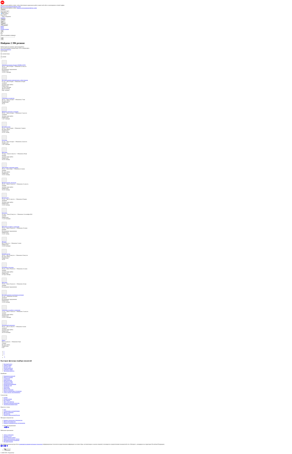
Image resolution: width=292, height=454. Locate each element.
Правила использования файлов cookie (27, 8)
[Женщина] (4, 95)
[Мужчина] (4, 62)
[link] (3, 23)
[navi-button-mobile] (2, 31)
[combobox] (8, 37)
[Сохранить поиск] (2, 39)
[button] (2, 26)
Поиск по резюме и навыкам (8, 35)
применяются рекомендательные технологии (30, 444)
